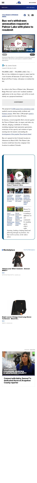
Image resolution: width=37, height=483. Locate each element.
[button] (11, 195)
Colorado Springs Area (10, 15)
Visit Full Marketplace (29, 250)
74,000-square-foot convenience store (22, 109)
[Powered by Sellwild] (32, 349)
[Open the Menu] (2, 2)
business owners (7, 113)
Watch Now (32, 2)
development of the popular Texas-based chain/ (16, 134)
